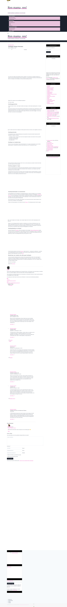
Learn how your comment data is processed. (26, 460)
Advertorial (48, 85)
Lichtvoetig (48, 95)
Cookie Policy (15, 590)
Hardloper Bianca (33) (14, 315)
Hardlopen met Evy (11, 31)
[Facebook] (7, 0)
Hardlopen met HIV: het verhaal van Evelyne (18, 410)
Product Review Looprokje (51, 100)
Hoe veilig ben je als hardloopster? (52, 116)
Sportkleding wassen (50, 147)
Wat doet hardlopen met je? (12, 22)
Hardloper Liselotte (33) (14, 372)
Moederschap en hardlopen (51, 96)
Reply (9, 431)
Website (23, 452)
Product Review (49, 99)
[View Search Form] (8, 2)
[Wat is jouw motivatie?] (14, 558)
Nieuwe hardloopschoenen (35, 230)
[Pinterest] (8, 0)
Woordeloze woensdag (50, 103)
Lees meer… (12, 324)
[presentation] (22, 299)
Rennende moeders (12, 19)
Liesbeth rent (12, 386)
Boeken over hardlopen (50, 87)
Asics (23, 253)
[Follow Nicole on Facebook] (7, 278)
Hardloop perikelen (11, 21)
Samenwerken (10, 600)
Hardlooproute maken (50, 143)
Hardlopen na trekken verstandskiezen (52, 146)
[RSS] (9, 0)
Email (23, 450)
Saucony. (22, 251)
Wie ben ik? (10, 599)
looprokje (17, 230)
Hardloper (10, 24)
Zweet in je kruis (49, 144)
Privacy (9, 601)
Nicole (8, 269)
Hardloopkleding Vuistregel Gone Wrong (53, 118)
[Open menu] (7, 41)
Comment (9, 446)
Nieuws (48, 98)
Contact (9, 602)
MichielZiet (10, 426)
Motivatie (10, 23)
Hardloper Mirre (13, 329)
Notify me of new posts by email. (13, 456)
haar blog (13, 263)
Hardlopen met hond (50, 145)
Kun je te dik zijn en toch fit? (11, 280)
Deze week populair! (50, 88)
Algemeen (48, 86)
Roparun (26, 202)
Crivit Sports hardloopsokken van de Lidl (13, 282)
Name (23, 448)
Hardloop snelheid (49, 140)
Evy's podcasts (49, 142)
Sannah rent (12, 347)
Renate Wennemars (50, 148)
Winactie (48, 102)
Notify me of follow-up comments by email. (14, 454)
